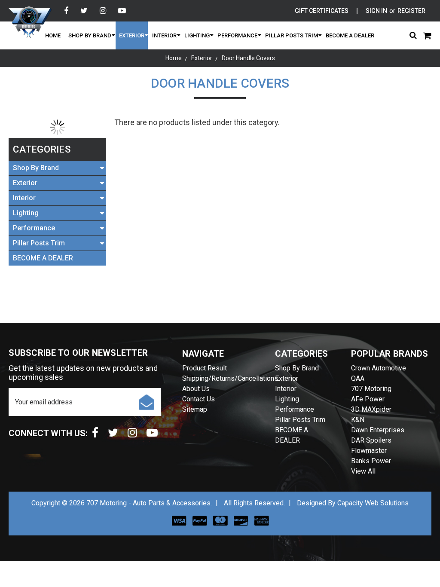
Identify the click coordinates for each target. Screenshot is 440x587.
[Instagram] (103, 10)
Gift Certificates (321, 10)
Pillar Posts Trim (291, 35)
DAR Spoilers (371, 440)
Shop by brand (89, 35)
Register (411, 10)
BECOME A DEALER (350, 35)
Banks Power (371, 461)
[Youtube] (122, 10)
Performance (237, 35)
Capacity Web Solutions (373, 503)
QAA (357, 378)
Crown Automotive (378, 368)
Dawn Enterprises (377, 430)
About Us (196, 389)
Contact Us (198, 399)
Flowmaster (369, 450)
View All (363, 471)
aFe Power (368, 399)
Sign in (376, 10)
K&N (357, 420)
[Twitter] (84, 10)
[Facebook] (66, 10)
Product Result (204, 368)
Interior (164, 35)
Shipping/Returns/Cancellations (230, 378)
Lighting (197, 35)
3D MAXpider (371, 409)
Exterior (131, 35)
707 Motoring (371, 389)
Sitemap (194, 409)
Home (53, 35)
